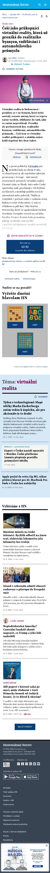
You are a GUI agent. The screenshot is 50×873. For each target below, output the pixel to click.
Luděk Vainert (17, 621)
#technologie (29, 279)
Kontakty (7, 788)
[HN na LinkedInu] (30, 764)
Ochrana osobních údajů (13, 812)
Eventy (6, 836)
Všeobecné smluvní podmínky (15, 824)
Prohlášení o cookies (11, 816)
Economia (7, 796)
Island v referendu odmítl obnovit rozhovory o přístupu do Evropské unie (24, 589)
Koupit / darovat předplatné (14, 832)
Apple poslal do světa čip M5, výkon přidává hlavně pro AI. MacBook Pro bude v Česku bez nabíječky (24, 480)
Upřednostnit (35, 157)
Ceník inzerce (8, 804)
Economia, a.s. (20, 749)
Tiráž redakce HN (10, 792)
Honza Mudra (39, 100)
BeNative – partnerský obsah (17, 446)
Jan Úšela (13, 58)
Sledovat (17, 157)
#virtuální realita (12, 279)
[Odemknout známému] (46, 16)
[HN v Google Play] (12, 776)
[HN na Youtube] (38, 764)
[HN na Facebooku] (22, 764)
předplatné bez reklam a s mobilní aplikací (20, 261)
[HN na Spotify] (34, 764)
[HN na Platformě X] (18, 764)
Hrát (15, 325)
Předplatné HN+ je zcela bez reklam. (34, 367)
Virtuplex (33, 166)
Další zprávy (25, 727)
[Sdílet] (41, 16)
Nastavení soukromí (11, 820)
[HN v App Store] (31, 776)
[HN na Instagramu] (26, 764)
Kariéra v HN (8, 800)
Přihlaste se (35, 271)
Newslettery (8, 840)
